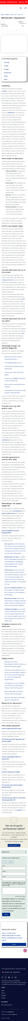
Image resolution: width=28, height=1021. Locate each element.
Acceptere (14, 1019)
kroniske (14, 372)
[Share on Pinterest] (18, 31)
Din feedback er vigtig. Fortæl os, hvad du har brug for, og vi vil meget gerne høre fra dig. (14, 884)
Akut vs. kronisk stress (9, 933)
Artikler (7, 14)
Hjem (2, 14)
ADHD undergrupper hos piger (11, 935)
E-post (4, 876)
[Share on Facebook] (3, 31)
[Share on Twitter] (8, 31)
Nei (12, 862)
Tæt (6, 1016)
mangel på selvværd (7, 280)
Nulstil (17, 1016)
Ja (5, 862)
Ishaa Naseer (4, 26)
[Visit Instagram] (13, 31)
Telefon (4, 871)
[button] (21, 8)
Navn (3, 866)
